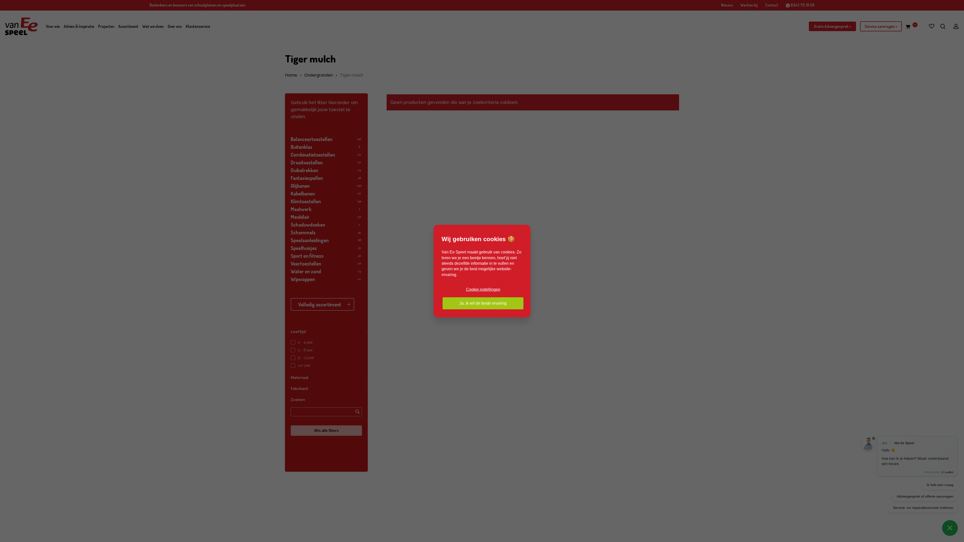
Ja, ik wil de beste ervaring (483, 303)
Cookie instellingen (483, 289)
